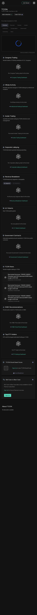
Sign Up (14, 368)
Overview (5, 25)
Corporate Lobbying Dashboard (19, 167)
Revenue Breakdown (12, 176)
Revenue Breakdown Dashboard (19, 201)
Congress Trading (11, 57)
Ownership (5, 31)
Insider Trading (10, 116)
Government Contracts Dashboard (19, 257)
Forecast (19, 25)
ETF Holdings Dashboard (19, 354)
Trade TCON (18, 14)
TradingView (32, 52)
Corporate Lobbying (12, 147)
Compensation (14, 28)
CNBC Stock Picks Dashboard (19, 327)
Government (23, 28)
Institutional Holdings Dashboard (19, 106)
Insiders (26, 25)
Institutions (5, 28)
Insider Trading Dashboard (19, 137)
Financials (12, 25)
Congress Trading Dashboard (19, 77)
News (12, 31)
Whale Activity (10, 85)
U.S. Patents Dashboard (19, 228)
